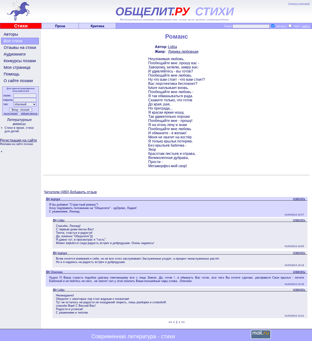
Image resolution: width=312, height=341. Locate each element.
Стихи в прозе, (15, 127)
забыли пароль (29, 113)
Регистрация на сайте (18, 140)
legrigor (55, 199)
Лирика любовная (183, 52)
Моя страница (17, 67)
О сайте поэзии (18, 80)
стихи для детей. (19, 129)
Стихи (21, 25)
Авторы (11, 34)
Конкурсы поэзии (20, 61)
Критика (97, 26)
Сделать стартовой (299, 3)
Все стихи (13, 41)
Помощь (11, 74)
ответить (299, 198)
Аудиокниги (15, 54)
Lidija (172, 47)
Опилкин (57, 272)
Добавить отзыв (83, 192)
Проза (60, 26)
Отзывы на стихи (20, 47)
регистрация (11, 113)
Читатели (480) (56, 192)
